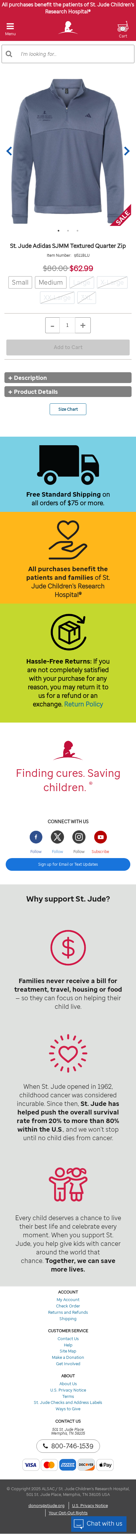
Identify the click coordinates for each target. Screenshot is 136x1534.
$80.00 (56, 268)
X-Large (112, 282)
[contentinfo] (68, 958)
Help (68, 1345)
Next (125, 151)
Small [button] (20, 282)
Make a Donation (68, 1357)
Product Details (36, 391)
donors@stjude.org (46, 1505)
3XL (86, 297)
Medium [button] (51, 282)
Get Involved (68, 1363)
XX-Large (57, 297)
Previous (10, 151)
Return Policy (83, 704)
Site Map (68, 1351)
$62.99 (81, 268)
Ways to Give (68, 1409)
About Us (68, 1383)
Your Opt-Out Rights (68, 1513)
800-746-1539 (72, 1446)
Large (81, 282)
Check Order (68, 1306)
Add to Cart (68, 347)
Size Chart (68, 409)
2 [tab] (68, 231)
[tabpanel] (68, 151)
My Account (68, 1299)
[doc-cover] (68, 151)
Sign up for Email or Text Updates (68, 864)
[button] (123, 33)
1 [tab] (58, 231)
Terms (68, 1396)
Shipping (68, 1318)
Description (30, 377)
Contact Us (68, 1338)
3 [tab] (77, 231)
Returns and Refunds (68, 1312)
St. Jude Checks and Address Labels (68, 1402)
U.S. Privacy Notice (68, 1390)
